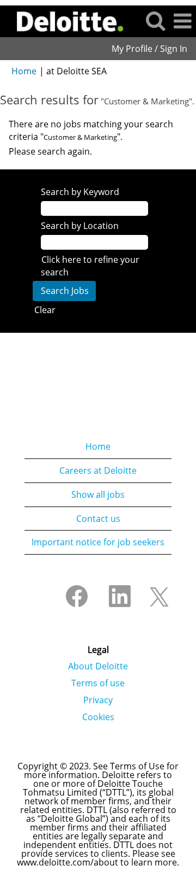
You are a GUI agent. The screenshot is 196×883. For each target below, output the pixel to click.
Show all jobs (98, 494)
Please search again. (50, 151)
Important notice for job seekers (98, 542)
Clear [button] (45, 310)
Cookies (98, 717)
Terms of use (98, 683)
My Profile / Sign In (149, 49)
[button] (182, 21)
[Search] (155, 20)
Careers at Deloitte (98, 470)
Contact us (98, 519)
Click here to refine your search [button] (90, 266)
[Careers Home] (66, 20)
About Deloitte (98, 666)
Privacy (98, 700)
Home (23, 71)
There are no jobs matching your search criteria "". (91, 130)
